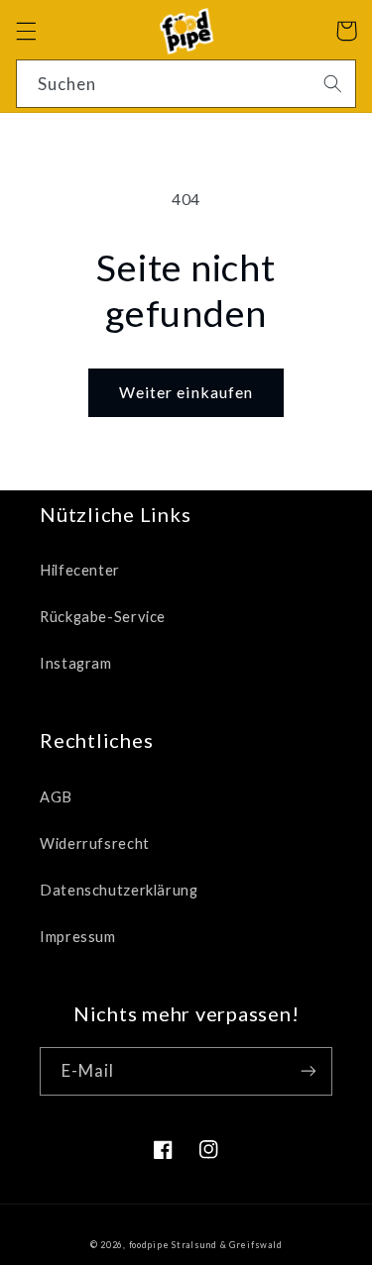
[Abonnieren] (308, 1071)
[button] (26, 30)
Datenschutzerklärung (119, 889)
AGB (56, 796)
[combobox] (186, 83)
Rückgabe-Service (103, 616)
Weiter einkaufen (186, 391)
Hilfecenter (80, 570)
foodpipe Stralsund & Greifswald (206, 1244)
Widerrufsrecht (95, 843)
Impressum (78, 936)
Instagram (76, 663)
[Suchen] (332, 83)
